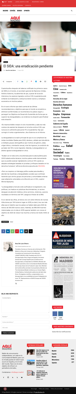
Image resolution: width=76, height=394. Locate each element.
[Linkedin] (22, 81)
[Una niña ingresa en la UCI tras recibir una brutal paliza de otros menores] (31, 352)
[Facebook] (18, 81)
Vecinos (62, 159)
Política (56, 146)
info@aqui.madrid (17, 372)
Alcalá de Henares (63, 86)
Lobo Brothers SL (39, 392)
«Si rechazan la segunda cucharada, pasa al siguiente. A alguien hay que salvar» (42, 374)
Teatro (67, 153)
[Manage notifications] (5, 388)
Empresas (66, 114)
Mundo (19, 11)
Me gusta (55, 312)
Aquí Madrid (57, 307)
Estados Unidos (56, 117)
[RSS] (12, 377)
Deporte (55, 96)
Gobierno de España (60, 124)
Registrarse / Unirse (38, 1)
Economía (56, 111)
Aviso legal (34, 389)
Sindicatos (57, 150)
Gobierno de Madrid (57, 127)
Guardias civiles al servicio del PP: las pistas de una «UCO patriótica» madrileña (42, 363)
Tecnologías (57, 156)
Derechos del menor (59, 102)
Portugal (63, 146)
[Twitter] (16, 284)
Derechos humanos (62, 105)
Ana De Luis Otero (11, 70)
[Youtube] (21, 377)
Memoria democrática (60, 133)
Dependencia (69, 92)
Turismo (55, 159)
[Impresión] (40, 81)
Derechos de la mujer (60, 99)
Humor (65, 127)
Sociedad (58, 152)
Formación (65, 117)
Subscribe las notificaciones (61, 332)
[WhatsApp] (27, 81)
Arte (69, 86)
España (12, 11)
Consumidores (56, 92)
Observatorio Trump (57, 142)
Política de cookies (44, 389)
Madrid (5, 11)
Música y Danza (59, 140)
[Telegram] (36, 81)
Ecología (65, 108)
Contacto (28, 5)
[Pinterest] (31, 81)
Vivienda (69, 159)
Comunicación (63, 89)
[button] (71, 11)
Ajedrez (55, 86)
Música (63, 136)
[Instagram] (8, 377)
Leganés (55, 130)
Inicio (4, 59)
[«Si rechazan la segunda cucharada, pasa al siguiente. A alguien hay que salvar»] (31, 373)
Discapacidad (56, 108)
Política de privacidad (56, 389)
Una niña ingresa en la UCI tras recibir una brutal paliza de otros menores (42, 352)
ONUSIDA (41, 166)
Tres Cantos (66, 156)
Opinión (26, 11)
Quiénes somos (6, 5)
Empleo (56, 114)
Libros (61, 130)
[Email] (45, 81)
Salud (11, 222)
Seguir (60, 312)
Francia (54, 120)
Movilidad (56, 136)
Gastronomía (61, 120)
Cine (55, 89)
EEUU (63, 111)
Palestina (66, 143)
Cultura (63, 92)
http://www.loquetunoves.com (23, 246)
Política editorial (18, 5)
